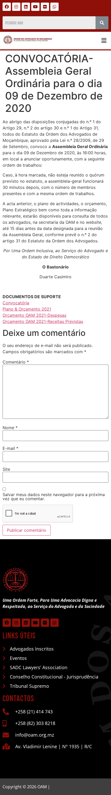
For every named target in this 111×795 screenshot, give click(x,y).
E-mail (10, 448)
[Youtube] (35, 7)
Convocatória (16, 302)
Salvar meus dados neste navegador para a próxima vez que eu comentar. (54, 496)
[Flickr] (45, 7)
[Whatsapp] (54, 7)
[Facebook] (7, 7)
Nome (10, 428)
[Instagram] (16, 7)
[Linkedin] (26, 7)
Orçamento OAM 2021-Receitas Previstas (43, 321)
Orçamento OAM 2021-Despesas (34, 315)
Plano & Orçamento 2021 (27, 309)
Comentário (16, 362)
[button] (104, 40)
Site (6, 469)
